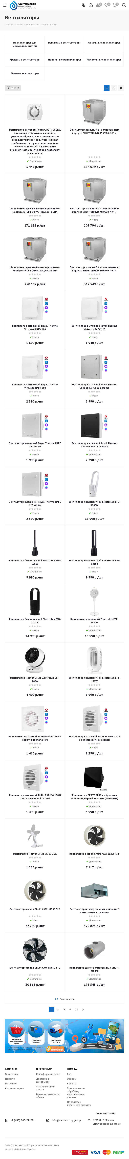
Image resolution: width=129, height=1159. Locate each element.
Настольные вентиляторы (104, 59)
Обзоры (71, 1078)
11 (76, 1009)
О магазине (12, 1074)
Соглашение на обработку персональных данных (76, 1093)
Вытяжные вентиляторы (64, 42)
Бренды (71, 1083)
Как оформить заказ (48, 1074)
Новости (10, 1078)
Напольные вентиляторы (64, 59)
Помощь (72, 1068)
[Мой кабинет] (91, 5)
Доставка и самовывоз (43, 1080)
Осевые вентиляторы (25, 73)
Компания (11, 1068)
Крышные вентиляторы (25, 59)
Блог (70, 1074)
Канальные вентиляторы (104, 42)
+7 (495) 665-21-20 (21, 1120)
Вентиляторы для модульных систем (25, 44)
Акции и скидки (14, 1088)
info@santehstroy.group (66, 1120)
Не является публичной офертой (79, 1104)
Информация (44, 1068)
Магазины (11, 1083)
